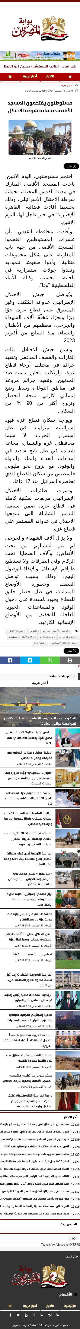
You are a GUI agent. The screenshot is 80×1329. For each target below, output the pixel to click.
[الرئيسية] (70, 77)
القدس (33, 630)
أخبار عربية (30, 76)
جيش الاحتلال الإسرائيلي (63, 642)
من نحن (72, 1256)
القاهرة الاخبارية (67, 636)
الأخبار (50, 76)
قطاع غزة (39, 642)
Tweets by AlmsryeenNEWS (60, 1244)
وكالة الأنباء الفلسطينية (21, 636)
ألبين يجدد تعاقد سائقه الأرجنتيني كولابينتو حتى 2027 (36, 1146)
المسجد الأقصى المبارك (55, 630)
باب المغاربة (46, 636)
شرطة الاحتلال (15, 630)
